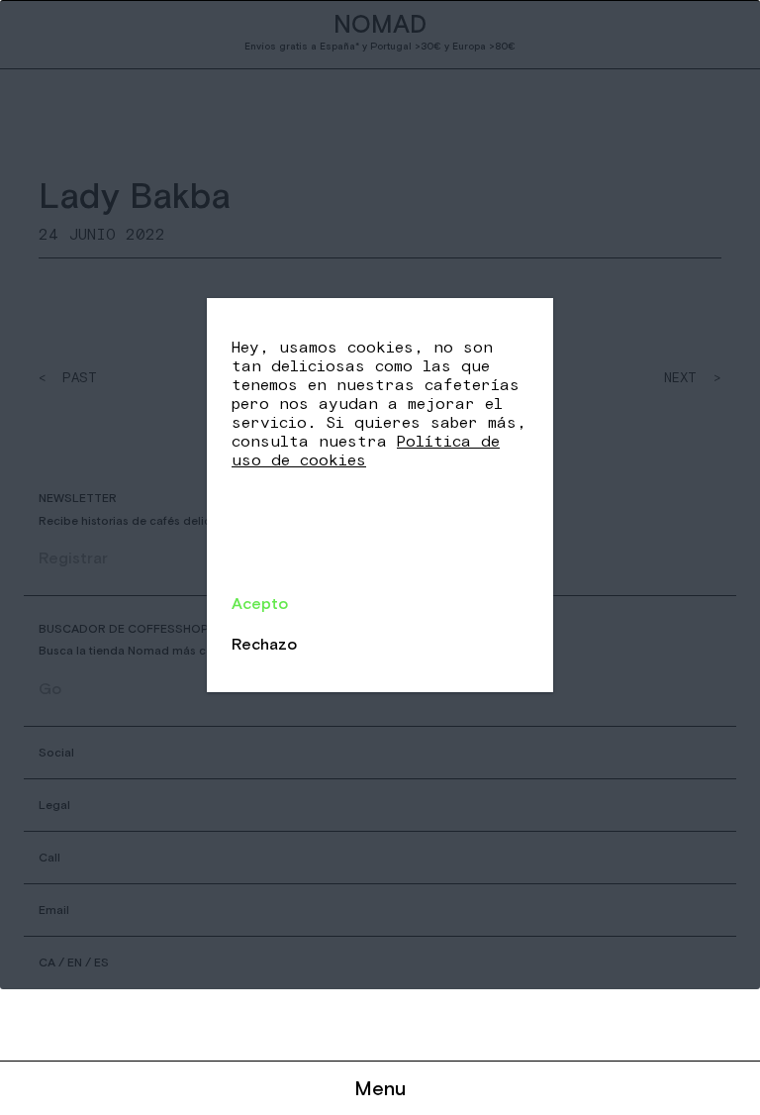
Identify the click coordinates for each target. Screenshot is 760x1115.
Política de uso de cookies (366, 451)
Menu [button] (380, 1087)
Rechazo (264, 644)
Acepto (260, 603)
